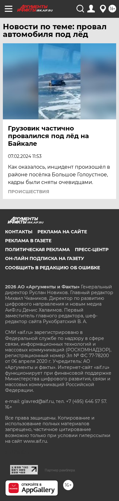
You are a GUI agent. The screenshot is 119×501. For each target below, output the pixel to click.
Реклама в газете (28, 240)
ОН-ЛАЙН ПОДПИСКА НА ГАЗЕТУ (44, 258)
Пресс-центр (92, 249)
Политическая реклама (37, 249)
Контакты (18, 232)
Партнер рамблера (60, 470)
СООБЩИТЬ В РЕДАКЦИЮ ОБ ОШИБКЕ (52, 268)
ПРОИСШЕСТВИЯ (28, 191)
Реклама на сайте (62, 232)
